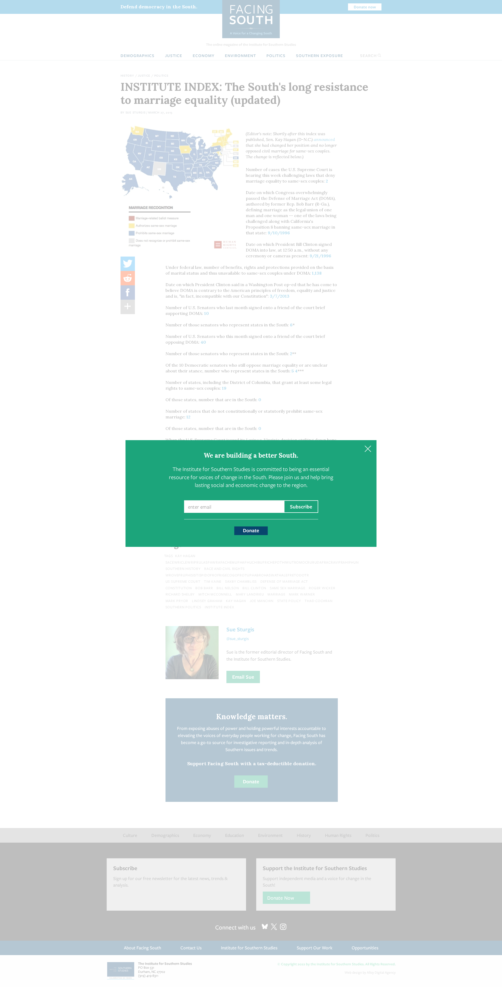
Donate (251, 530)
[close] (367, 448)
